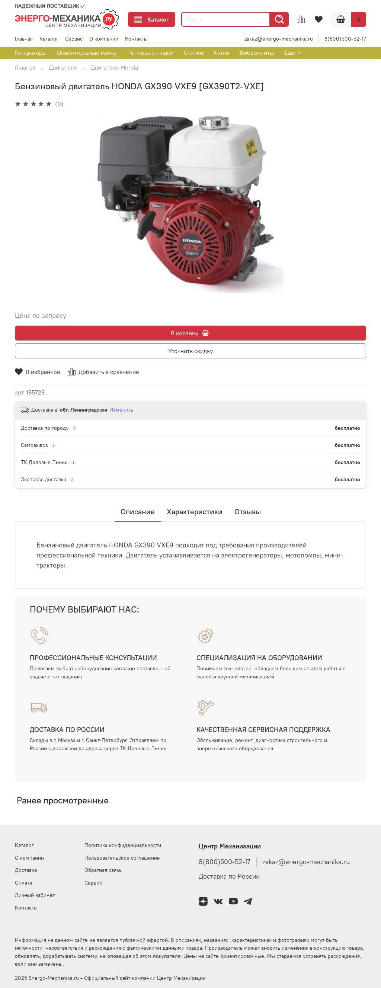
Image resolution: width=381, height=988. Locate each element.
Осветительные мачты (87, 52)
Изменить (121, 409)
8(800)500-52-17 (345, 38)
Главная (24, 38)
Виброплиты (257, 52)
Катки (221, 52)
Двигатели (63, 67)
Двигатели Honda (114, 67)
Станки (193, 52)
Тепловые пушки (150, 52)
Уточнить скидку (190, 351)
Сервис (74, 38)
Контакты (136, 38)
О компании (103, 38)
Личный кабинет (35, 895)
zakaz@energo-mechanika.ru (278, 38)
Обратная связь (103, 870)
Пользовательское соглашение (122, 857)
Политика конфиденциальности (122, 845)
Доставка (26, 870)
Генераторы (31, 52)
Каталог (158, 19)
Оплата (23, 882)
